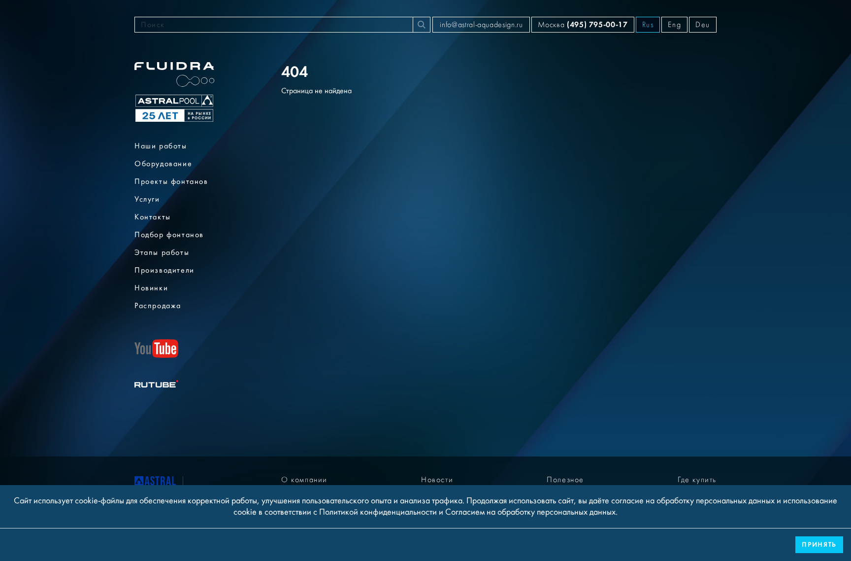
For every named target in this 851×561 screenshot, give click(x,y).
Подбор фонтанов (169, 234)
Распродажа (157, 305)
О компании (304, 479)
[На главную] (155, 483)
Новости (437, 479)
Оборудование (163, 163)
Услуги (147, 199)
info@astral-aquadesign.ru (481, 24)
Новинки (151, 287)
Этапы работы (161, 252)
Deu (702, 24)
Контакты (152, 216)
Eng (674, 24)
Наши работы (160, 145)
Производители (164, 270)
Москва (582, 24)
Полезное (565, 479)
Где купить (697, 479)
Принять (819, 544)
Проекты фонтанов (171, 181)
